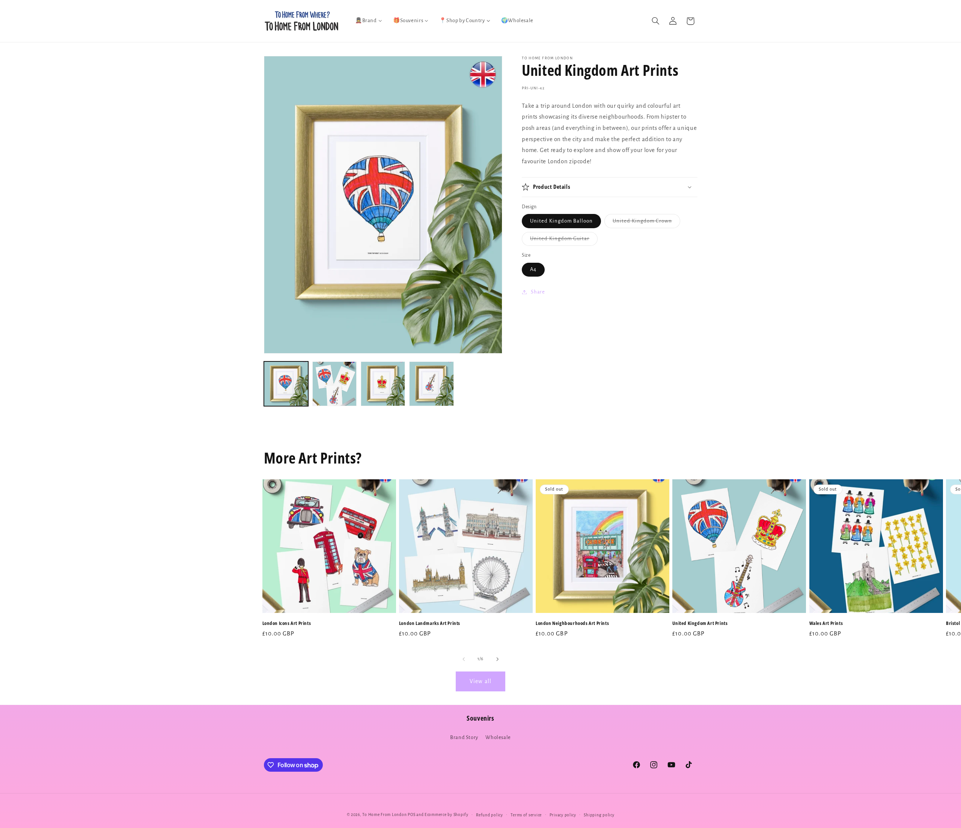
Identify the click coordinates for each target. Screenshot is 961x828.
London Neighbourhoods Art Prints (572, 623)
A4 (533, 269)
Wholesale (498, 737)
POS (411, 815)
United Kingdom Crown (646, 223)
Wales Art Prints (826, 623)
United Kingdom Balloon (561, 221)
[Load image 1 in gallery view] (286, 383)
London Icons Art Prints (286, 623)
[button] (655, 21)
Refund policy (489, 815)
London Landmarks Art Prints (429, 623)
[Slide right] (497, 659)
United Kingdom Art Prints (700, 623)
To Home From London (384, 815)
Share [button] (538, 292)
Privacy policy (563, 815)
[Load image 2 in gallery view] (334, 383)
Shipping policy (599, 815)
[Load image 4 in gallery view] (431, 383)
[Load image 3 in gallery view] (383, 383)
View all (480, 681)
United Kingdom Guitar (564, 240)
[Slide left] (463, 659)
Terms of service (526, 815)
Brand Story (464, 737)
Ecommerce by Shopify (446, 815)
